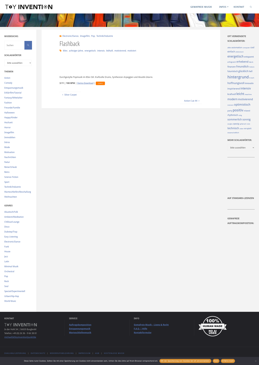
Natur (7, 162)
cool (252, 47)
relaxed (247, 111)
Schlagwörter (12, 55)
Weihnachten (10, 197)
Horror (7, 127)
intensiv (101, 50)
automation (236, 47)
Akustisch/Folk (11, 212)
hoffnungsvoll (235, 83)
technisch (233, 128)
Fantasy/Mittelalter (13, 97)
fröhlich (251, 67)
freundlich (242, 66)
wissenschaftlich (233, 133)
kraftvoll (231, 94)
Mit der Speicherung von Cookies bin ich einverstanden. (185, 361)
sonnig (246, 119)
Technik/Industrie (104, 36)
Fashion (8, 102)
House (7, 251)
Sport (6, 182)
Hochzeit (8, 122)
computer (246, 48)
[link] (251, 6)
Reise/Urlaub (10, 167)
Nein (216, 361)
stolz (248, 124)
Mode (7, 147)
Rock (6, 281)
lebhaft (109, 50)
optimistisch (242, 104)
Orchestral (9, 271)
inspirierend (233, 88)
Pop (93, 36)
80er (65, 50)
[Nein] (255, 361)
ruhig (240, 115)
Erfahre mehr (228, 361)
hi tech (251, 78)
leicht (240, 94)
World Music (10, 301)
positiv (238, 110)
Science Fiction (11, 177)
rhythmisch (232, 115)
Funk (6, 246)
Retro (6, 172)
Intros (7, 142)
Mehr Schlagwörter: (239, 140)
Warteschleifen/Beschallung (17, 192)
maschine (248, 94)
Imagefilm (85, 36)
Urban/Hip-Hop (11, 296)
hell (250, 71)
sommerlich (234, 119)
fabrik (251, 62)
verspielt (247, 128)
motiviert (131, 50)
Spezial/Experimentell (14, 291)
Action (7, 78)
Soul (6, 286)
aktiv (229, 48)
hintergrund (238, 77)
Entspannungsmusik (13, 88)
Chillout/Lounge (11, 222)
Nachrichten (10, 157)
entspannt (249, 56)
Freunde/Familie (12, 107)
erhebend (242, 61)
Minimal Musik (11, 266)
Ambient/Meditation (14, 217)
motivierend (120, 50)
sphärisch (243, 124)
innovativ (249, 83)
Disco (6, 226)
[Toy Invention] (28, 6)
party (229, 111)
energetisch (90, 50)
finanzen (231, 66)
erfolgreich (231, 62)
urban (241, 129)
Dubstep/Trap (10, 231)
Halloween (9, 112)
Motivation (9, 152)
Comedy (8, 83)
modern (232, 99)
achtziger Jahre (76, 50)
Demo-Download (85, 83)
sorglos (230, 124)
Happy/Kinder (11, 117)
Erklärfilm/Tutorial (12, 92)
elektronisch (239, 52)
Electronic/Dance (70, 36)
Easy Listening (11, 236)
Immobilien (9, 137)
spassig (236, 124)
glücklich (243, 71)
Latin (6, 261)
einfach (231, 51)
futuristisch (232, 71)
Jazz (6, 256)
